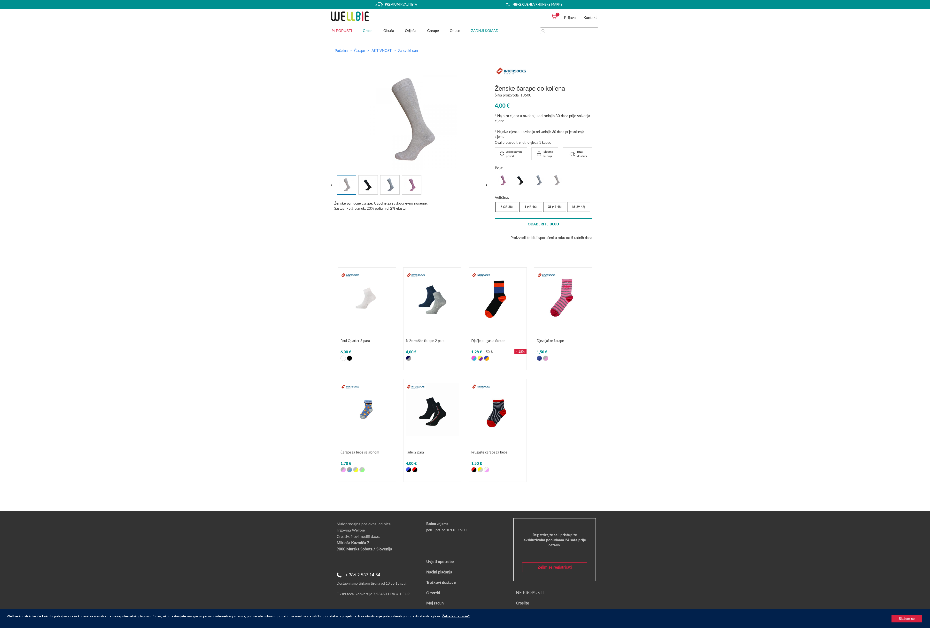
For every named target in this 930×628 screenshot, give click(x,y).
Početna (341, 50)
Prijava (570, 17)
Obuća (388, 31)
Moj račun (435, 603)
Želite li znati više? (456, 616)
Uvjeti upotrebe (440, 561)
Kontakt (590, 17)
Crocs (367, 31)
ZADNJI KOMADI (485, 31)
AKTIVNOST (382, 50)
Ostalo (455, 31)
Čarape (433, 31)
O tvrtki (433, 592)
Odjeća (410, 31)
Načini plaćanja (439, 572)
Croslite (522, 603)
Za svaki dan (408, 50)
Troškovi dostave (441, 582)
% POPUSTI (342, 31)
